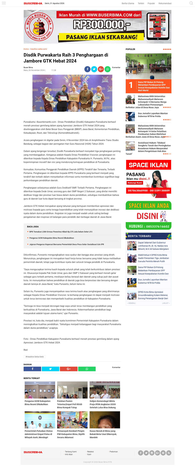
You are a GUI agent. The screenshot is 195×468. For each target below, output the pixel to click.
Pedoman (114, 452)
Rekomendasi (165, 3)
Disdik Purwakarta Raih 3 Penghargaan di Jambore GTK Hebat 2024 (66, 58)
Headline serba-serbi (38, 49)
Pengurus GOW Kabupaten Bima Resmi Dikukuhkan (51, 238)
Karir (89, 454)
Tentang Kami (71, 452)
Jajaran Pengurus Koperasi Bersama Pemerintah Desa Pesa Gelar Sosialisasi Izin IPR (66, 244)
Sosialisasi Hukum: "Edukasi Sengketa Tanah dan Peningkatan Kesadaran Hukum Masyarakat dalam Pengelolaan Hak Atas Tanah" (148, 148)
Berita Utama (128, 3)
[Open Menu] (4, 3)
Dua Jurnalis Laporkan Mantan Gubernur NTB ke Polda (153, 114)
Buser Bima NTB (105, 462)
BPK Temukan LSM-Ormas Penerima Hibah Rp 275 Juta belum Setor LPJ (60, 232)
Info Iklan (69, 454)
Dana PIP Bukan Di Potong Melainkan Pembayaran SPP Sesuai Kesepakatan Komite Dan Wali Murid (153, 270)
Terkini (141, 3)
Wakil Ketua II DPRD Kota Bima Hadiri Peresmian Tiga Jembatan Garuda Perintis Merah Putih (153, 258)
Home (26, 49)
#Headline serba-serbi (35, 357)
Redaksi (90, 452)
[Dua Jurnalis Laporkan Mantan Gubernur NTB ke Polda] (130, 116)
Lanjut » (166, 303)
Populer (151, 3)
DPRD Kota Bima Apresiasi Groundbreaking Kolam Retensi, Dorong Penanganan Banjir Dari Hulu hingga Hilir (153, 295)
